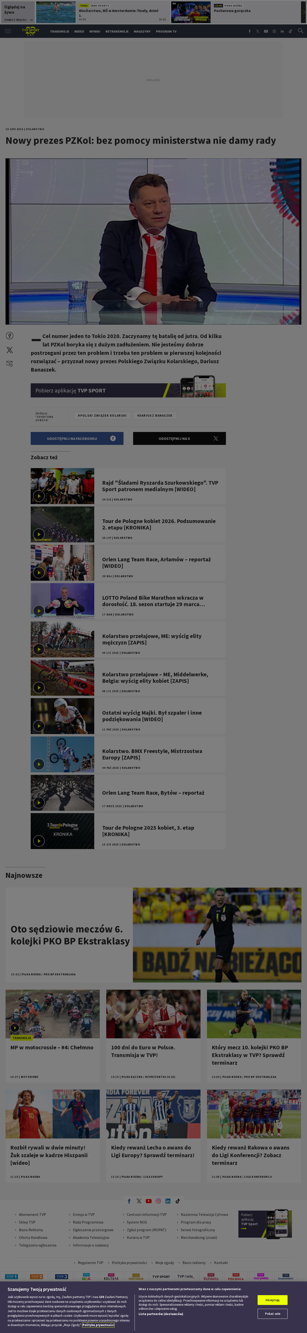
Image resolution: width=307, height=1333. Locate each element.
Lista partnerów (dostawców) (161, 1314)
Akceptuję (273, 1300)
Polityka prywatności (98, 1325)
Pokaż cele (272, 1314)
